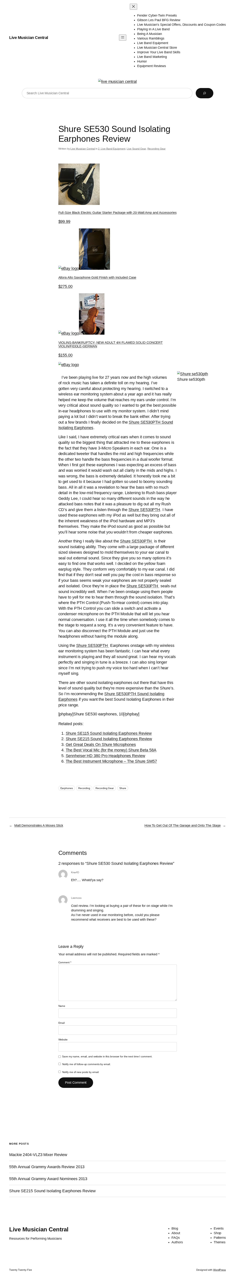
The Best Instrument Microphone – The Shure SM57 (111, 761)
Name (61, 1005)
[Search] (204, 93)
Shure (122, 788)
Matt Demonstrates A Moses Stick (38, 825)
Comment (64, 962)
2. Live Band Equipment (111, 148)
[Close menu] (133, 7)
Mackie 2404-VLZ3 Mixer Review (38, 1155)
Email (61, 1022)
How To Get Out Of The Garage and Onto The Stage (182, 825)
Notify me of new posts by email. (80, 1072)
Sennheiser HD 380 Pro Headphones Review (105, 755)
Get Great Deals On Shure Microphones (101, 744)
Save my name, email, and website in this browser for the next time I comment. (107, 1056)
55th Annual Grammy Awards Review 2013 (46, 1167)
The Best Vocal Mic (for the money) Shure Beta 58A (111, 750)
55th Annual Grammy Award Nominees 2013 (48, 1179)
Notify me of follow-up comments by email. (86, 1064)
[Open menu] (122, 38)
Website (63, 1039)
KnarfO (75, 872)
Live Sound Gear (136, 148)
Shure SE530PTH (144, 509)
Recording (84, 788)
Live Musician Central (28, 37)
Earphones (66, 788)
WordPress (219, 1269)
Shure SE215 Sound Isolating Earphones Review (109, 739)
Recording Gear (156, 148)
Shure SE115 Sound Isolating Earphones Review (109, 733)
